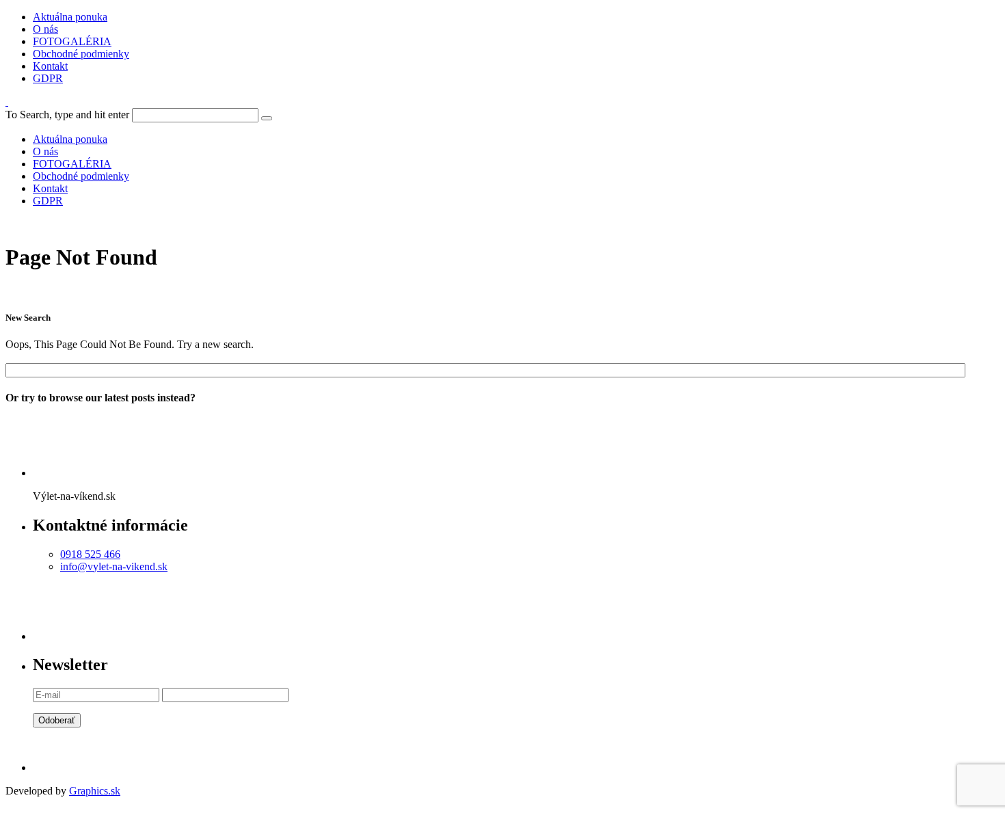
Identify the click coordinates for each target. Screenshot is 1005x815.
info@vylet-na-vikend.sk (114, 566)
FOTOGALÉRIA (72, 41)
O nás (45, 29)
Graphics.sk (94, 791)
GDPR (48, 78)
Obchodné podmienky (81, 53)
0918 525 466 (90, 554)
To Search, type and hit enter (67, 114)
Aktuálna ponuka (70, 17)
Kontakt (50, 66)
